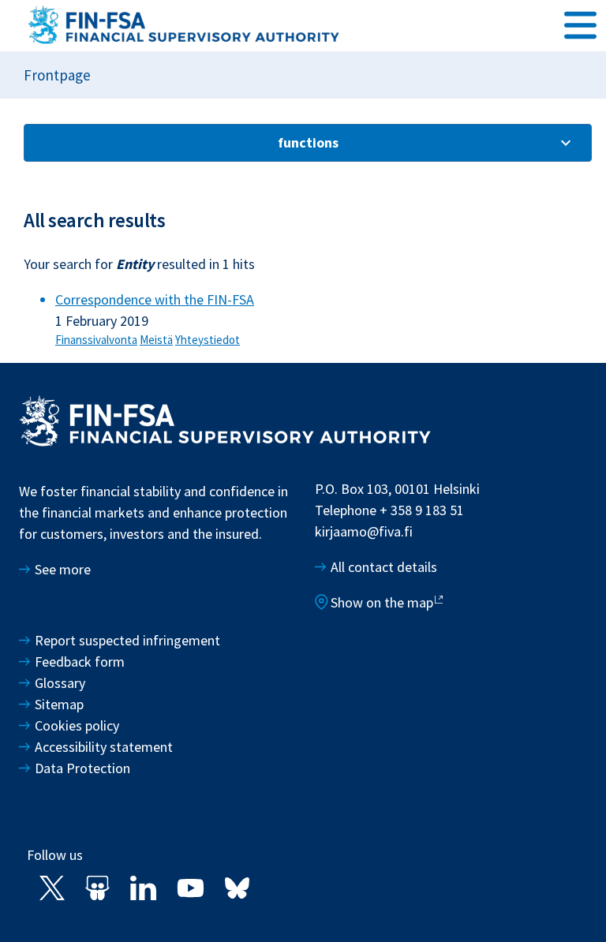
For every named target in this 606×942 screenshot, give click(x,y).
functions (308, 142)
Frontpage (57, 74)
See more (63, 569)
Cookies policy (77, 725)
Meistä (156, 339)
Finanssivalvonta (96, 339)
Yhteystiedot (207, 339)
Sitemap (59, 704)
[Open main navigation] (580, 24)
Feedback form (80, 661)
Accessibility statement (104, 747)
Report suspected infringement (129, 640)
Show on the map (382, 602)
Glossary (60, 683)
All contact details (384, 567)
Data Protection (82, 768)
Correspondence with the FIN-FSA (154, 299)
